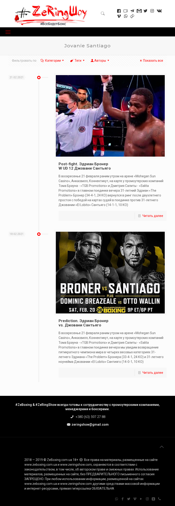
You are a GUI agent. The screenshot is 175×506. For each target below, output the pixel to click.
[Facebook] (122, 499)
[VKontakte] (153, 499)
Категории (53, 60)
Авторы (100, 60)
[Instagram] (147, 499)
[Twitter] (128, 499)
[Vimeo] (135, 499)
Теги (78, 60)
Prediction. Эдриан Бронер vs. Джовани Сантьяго (83, 322)
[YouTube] (141, 499)
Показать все (153, 60)
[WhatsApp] (116, 499)
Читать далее (152, 216)
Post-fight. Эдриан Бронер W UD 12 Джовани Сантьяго (85, 166)
